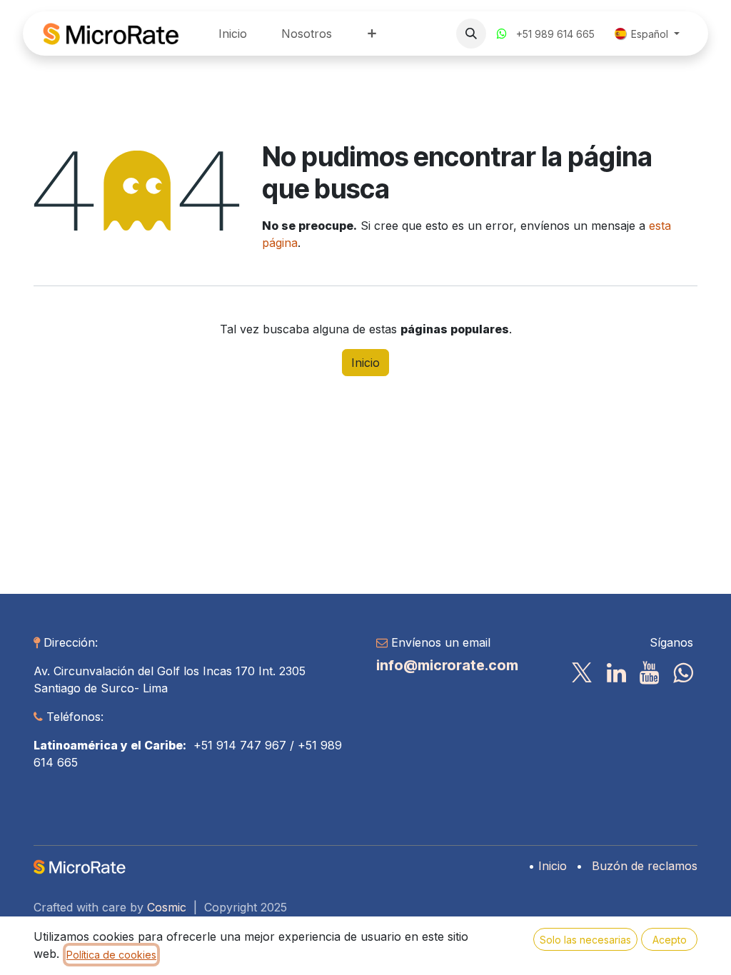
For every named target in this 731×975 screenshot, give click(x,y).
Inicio (365, 362)
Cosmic (166, 907)
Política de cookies (111, 955)
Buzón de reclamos (644, 866)
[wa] (682, 673)
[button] (471, 34)
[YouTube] (649, 673)
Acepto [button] (669, 940)
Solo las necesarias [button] (585, 940)
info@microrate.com (447, 665)
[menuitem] (232, 33)
